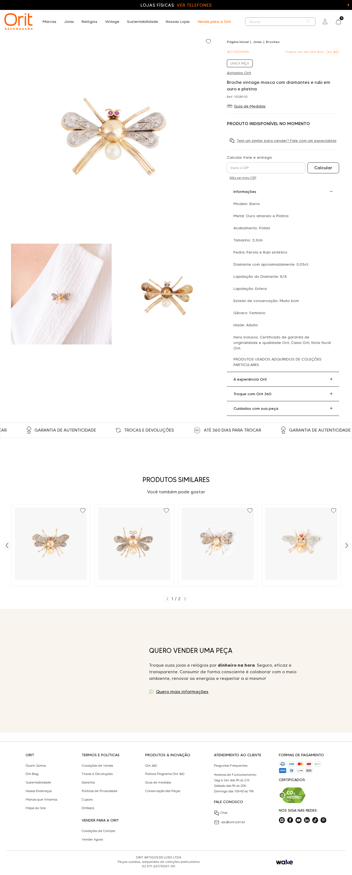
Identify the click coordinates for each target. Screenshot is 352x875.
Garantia (88, 782)
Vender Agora (92, 839)
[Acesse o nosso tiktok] (315, 820)
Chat (223, 813)
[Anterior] (7, 545)
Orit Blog (32, 774)
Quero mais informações (182, 691)
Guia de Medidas (250, 106)
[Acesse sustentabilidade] (292, 795)
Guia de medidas (158, 782)
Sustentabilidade (142, 21)
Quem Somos (36, 766)
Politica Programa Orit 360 (164, 774)
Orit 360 (151, 766)
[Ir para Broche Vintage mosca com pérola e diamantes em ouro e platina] (217, 545)
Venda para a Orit (214, 21)
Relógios (89, 21)
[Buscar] (308, 22)
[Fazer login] (325, 21)
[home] (18, 21)
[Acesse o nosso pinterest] (323, 820)
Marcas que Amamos (41, 799)
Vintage (112, 21)
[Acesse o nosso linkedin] (307, 820)
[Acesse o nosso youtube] (298, 820)
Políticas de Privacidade (99, 791)
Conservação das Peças (162, 791)
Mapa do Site (36, 808)
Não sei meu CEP (243, 178)
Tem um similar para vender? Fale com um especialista (286, 140)
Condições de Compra (98, 831)
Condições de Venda (97, 766)
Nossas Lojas (178, 21)
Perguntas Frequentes (231, 766)
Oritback (88, 808)
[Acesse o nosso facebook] (290, 820)
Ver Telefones (194, 5)
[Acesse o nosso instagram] (282, 820)
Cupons (87, 799)
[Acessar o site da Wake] (284, 862)
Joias (69, 21)
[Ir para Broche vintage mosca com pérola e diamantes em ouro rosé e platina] (301, 545)
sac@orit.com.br (233, 822)
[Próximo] (346, 545)
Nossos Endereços (39, 791)
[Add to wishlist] (209, 42)
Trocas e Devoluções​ (97, 774)
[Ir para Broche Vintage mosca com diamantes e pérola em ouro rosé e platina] (134, 545)
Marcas (49, 21)
